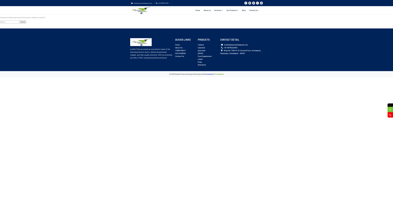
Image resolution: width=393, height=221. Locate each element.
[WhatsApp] (390, 109)
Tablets (201, 45)
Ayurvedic (202, 50)
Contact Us (253, 10)
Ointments (202, 65)
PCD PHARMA (180, 53)
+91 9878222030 (163, 3)
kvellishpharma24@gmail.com (142, 3)
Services (217, 10)
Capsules (201, 47)
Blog (244, 10)
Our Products (231, 10)
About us (207, 10)
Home (197, 10)
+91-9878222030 (230, 47)
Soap (200, 62)
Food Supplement (205, 56)
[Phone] (390, 115)
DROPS (200, 53)
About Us (178, 47)
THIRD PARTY (180, 50)
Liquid (200, 59)
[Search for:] (10, 22)
